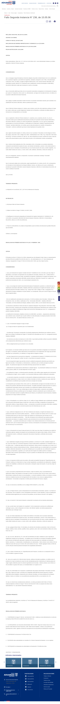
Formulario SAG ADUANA (48, 682)
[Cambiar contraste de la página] (57, 3)
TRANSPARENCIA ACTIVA (41, 3)
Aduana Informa (41, 8)
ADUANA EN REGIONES (32, 3)
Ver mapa (8, 686)
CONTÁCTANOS (49, 3)
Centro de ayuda (47, 686)
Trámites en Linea (35, 8)
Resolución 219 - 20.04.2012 (45, 665)
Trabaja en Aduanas (47, 675)
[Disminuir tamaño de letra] (55, 3)
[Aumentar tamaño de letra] (53, 3)
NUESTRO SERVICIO (25, 3)
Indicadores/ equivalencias (48, 684)
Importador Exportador (18, 8)
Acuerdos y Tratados (10, 8)
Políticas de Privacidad (48, 688)
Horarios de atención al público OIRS (10, 690)
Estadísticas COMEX (27, 8)
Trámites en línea (47, 680)
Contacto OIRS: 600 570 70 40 (11, 694)
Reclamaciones (10, 665)
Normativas (4, 8)
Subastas (46, 8)
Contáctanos (46, 678)
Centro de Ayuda (52, 8)
